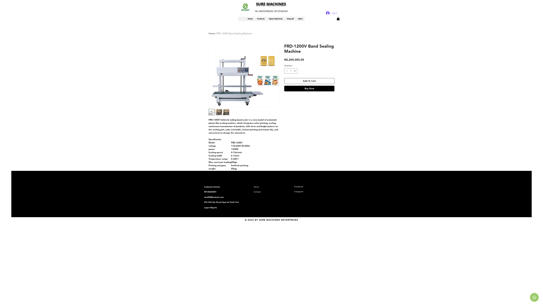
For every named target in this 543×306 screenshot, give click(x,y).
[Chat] (534, 297)
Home (212, 33)
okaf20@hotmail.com (214, 197)
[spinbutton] (290, 70)
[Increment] (295, 70)
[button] (261, 19)
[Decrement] (286, 70)
